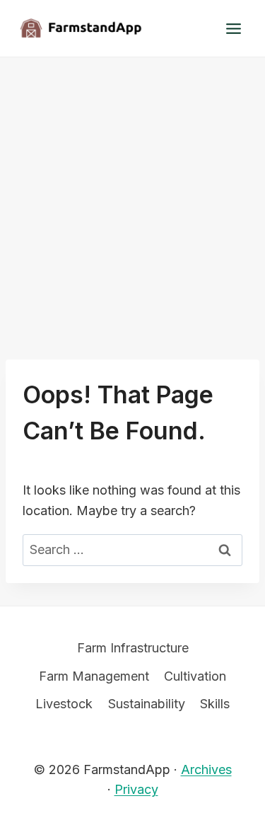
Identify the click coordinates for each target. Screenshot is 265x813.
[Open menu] (233, 28)
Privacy (136, 789)
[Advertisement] (132, 197)
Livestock (64, 703)
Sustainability (146, 703)
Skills (215, 703)
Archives (206, 769)
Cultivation (195, 676)
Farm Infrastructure (133, 647)
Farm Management (94, 676)
